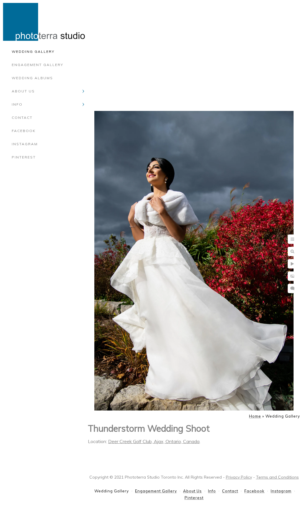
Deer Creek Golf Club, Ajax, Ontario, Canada (154, 441)
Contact (22, 117)
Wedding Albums (32, 78)
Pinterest (24, 157)
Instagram (25, 144)
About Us (23, 91)
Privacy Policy (239, 477)
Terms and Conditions (277, 477)
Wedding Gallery (33, 51)
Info (17, 104)
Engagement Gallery (37, 65)
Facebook (24, 131)
